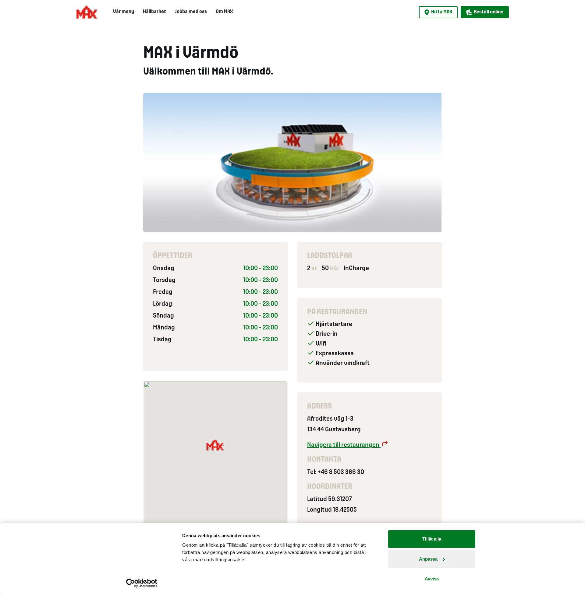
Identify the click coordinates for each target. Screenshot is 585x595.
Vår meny (123, 11)
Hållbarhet (154, 11)
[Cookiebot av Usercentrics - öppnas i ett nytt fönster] (141, 583)
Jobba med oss (191, 11)
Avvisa (432, 578)
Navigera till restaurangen (344, 445)
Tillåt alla (431, 538)
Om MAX (224, 11)
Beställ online (488, 12)
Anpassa (428, 559)
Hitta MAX (441, 12)
